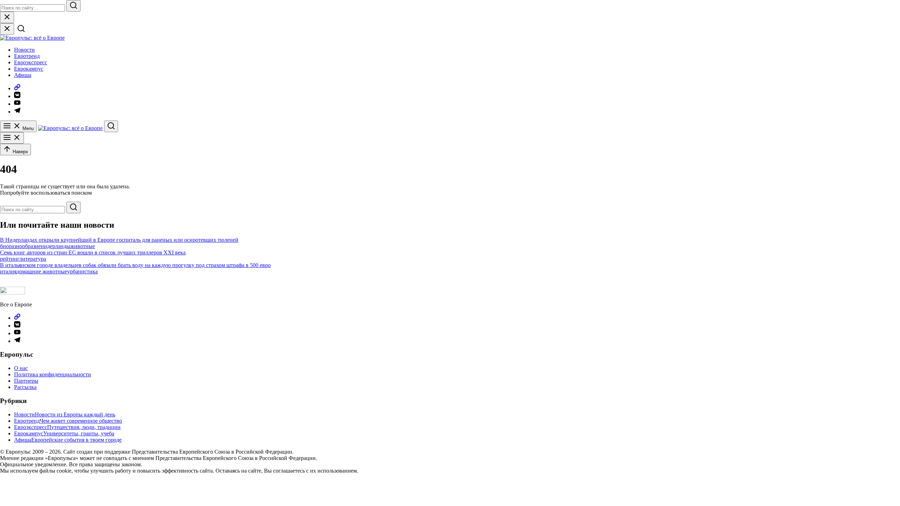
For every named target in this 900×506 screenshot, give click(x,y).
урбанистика (82, 271)
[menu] (12, 138)
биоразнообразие (20, 246)
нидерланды (55, 246)
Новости (24, 50)
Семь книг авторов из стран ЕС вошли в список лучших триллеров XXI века (93, 252)
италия (8, 271)
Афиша (22, 75)
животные (82, 246)
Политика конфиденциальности (52, 374)
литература (32, 259)
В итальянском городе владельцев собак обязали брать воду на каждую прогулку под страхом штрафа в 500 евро (135, 265)
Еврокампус (28, 69)
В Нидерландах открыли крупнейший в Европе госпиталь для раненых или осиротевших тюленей (119, 240)
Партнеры (26, 381)
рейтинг (9, 259)
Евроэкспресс (30, 62)
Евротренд (27, 56)
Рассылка (25, 387)
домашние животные (42, 271)
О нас (21, 368)
